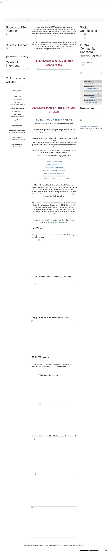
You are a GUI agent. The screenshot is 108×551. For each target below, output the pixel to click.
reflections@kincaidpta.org (58, 222)
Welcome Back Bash (90, 83)
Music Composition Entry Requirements (53, 176)
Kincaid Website (38, 20)
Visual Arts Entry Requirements (54, 161)
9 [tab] (91, 59)
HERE (67, 179)
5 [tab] (92, 56)
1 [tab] (82, 56)
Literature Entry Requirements (54, 164)
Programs (21, 20)
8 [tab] (100, 56)
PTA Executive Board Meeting (92, 88)
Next (27, 57)
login (6, 1)
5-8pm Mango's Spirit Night (91, 102)
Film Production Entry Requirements (54, 173)
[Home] (54, 8)
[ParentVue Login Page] (91, 122)
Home (7, 20)
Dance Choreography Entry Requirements (54, 170)
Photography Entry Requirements (54, 167)
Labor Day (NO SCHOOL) (91, 97)
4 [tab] (90, 56)
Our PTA (14, 20)
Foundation (48, 20)
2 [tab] (85, 56)
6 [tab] (95, 56)
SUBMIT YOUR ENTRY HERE (54, 119)
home (9, 1)
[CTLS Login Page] (91, 114)
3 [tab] (87, 56)
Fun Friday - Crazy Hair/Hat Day (92, 93)
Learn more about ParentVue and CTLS (91, 126)
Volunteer (29, 20)
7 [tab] (97, 56)
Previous (7, 57)
